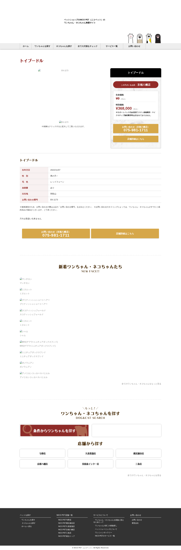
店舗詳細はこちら (135, 139)
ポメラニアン (26, 367)
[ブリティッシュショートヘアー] (35, 300)
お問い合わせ (134, 46)
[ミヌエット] (26, 289)
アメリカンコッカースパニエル (34, 377)
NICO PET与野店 (64, 520)
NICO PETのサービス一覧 (105, 536)
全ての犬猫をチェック (88, 46)
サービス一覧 (112, 46)
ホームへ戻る (26, 526)
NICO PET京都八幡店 (66, 530)
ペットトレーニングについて (106, 529)
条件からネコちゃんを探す (126, 430)
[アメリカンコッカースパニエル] (35, 373)
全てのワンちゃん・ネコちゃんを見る (144, 475)
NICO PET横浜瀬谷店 (66, 523)
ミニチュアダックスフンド (32, 356)
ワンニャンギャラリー (103, 533)
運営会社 (135, 523)
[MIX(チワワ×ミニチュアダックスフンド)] (39, 342)
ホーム (26, 46)
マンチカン (25, 283)
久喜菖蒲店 (90, 453)
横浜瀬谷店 (138, 453)
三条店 (138, 463)
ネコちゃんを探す (64, 46)
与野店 (42, 453)
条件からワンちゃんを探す (54, 430)
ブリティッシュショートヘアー (34, 304)
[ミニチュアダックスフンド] (33, 352)
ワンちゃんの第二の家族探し (106, 526)
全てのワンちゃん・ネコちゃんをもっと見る (141, 384)
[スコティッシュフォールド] (33, 310)
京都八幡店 (42, 463)
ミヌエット (25, 293)
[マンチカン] (26, 279)
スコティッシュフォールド (32, 314)
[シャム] (24, 331)
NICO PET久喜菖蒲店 (66, 526)
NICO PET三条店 (64, 533)
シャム (23, 335)
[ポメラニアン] (27, 363)
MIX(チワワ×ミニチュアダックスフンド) (38, 346)
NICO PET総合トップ (66, 536)
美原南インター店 (90, 463)
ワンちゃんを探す (42, 46)
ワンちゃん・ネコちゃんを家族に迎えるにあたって (108, 521)
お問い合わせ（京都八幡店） (136, 129)
